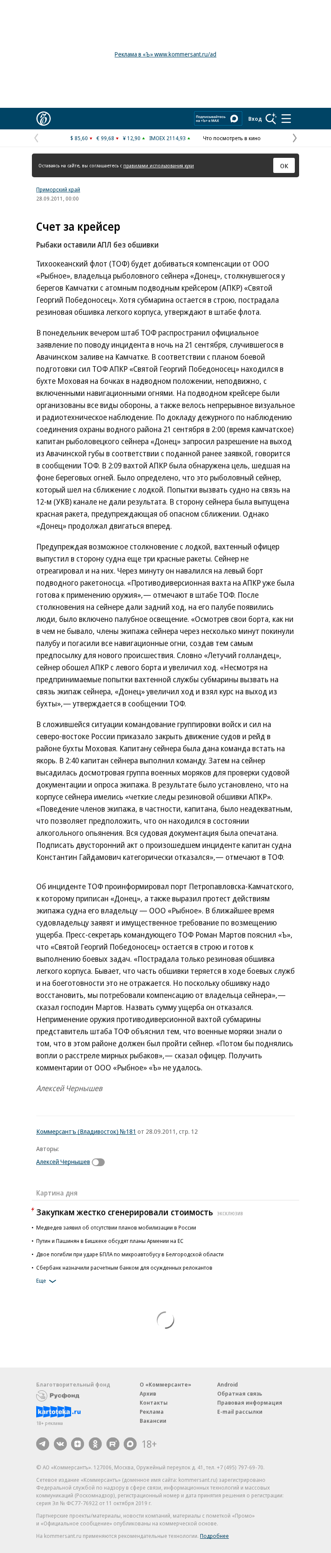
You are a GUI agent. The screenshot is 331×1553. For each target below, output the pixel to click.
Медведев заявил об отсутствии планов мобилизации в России (116, 1227)
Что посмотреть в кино (232, 138)
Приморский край (58, 189)
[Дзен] (77, 1443)
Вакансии (153, 1420)
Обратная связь (239, 1393)
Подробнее (214, 1536)
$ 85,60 (79, 138)
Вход (255, 118)
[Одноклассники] (95, 1443)
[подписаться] (100, 1162)
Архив (148, 1393)
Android (227, 1384)
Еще (41, 1280)
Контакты (154, 1402)
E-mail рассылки (239, 1411)
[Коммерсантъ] (43, 118)
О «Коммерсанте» (165, 1384)
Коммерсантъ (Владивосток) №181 (86, 1131)
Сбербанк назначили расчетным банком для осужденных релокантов (124, 1267)
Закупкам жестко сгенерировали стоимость (139, 1212)
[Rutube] (112, 1443)
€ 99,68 (105, 138)
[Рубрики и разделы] (286, 118)
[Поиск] (271, 118)
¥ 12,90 (132, 138)
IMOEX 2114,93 (167, 138)
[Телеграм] (42, 1443)
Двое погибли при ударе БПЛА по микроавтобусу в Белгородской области (130, 1254)
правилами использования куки (158, 165)
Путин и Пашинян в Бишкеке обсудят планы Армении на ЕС (110, 1241)
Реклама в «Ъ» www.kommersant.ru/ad (165, 54)
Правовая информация (249, 1402)
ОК (284, 165)
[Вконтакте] (60, 1443)
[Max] (130, 1443)
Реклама (152, 1411)
